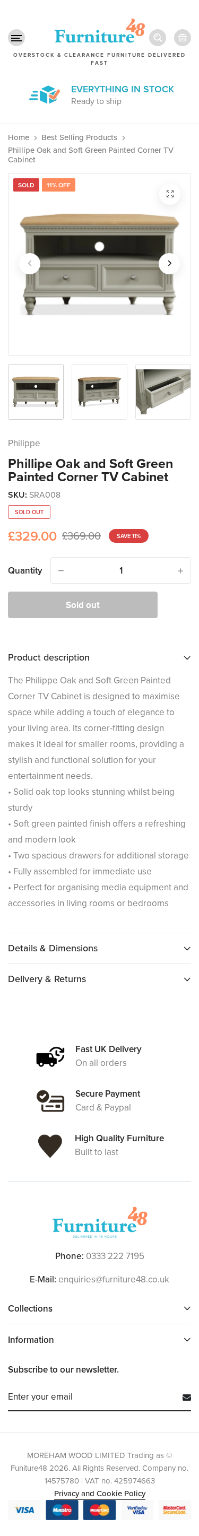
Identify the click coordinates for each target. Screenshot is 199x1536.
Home (18, 137)
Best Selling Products (79, 137)
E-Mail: (43, 1279)
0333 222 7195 (115, 1256)
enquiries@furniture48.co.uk (113, 1279)
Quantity (25, 570)
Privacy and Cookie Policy (99, 1493)
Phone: (69, 1256)
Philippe (24, 443)
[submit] (183, 1397)
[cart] (182, 37)
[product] (169, 194)
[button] (16, 37)
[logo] (99, 1222)
